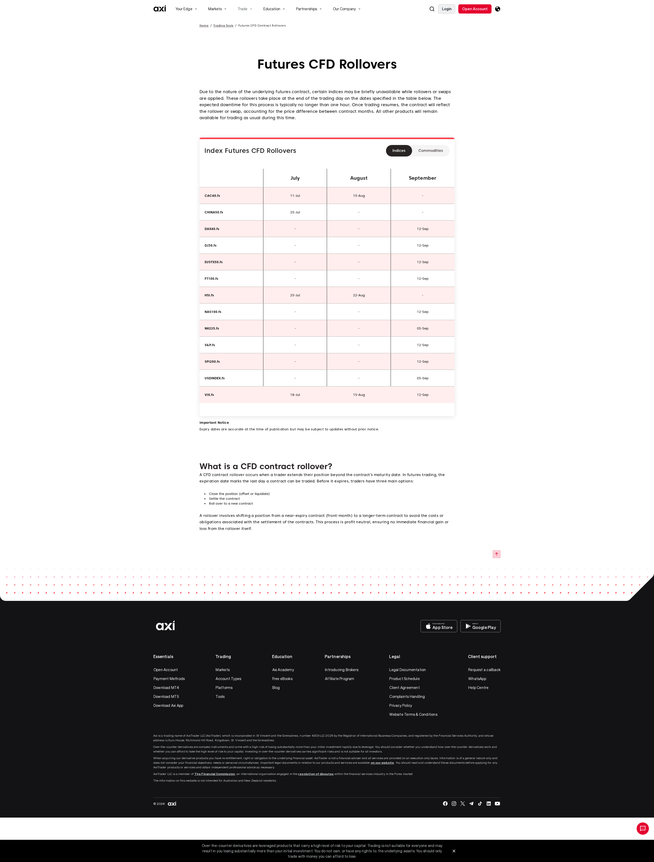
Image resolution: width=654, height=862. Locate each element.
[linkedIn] (488, 803)
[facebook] (445, 803)
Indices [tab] (398, 150)
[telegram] (471, 803)
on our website (382, 762)
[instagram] (454, 803)
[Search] (432, 9)
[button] (432, 9)
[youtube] (497, 803)
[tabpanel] (250, 150)
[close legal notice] (454, 851)
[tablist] (418, 150)
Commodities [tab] (430, 150)
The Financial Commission (214, 773)
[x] (462, 803)
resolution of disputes (316, 773)
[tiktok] (480, 803)
